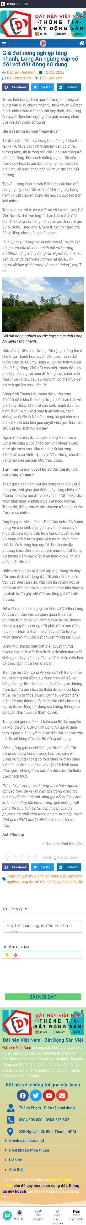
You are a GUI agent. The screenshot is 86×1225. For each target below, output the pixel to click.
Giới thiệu (17, 1169)
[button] (4, 43)
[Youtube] (49, 1095)
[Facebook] (23, 1095)
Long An (26, 882)
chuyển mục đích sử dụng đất (41, 876)
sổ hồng (53, 882)
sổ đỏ (40, 882)
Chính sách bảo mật (26, 1140)
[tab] (43, 1141)
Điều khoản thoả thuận (29, 1150)
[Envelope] (62, 1095)
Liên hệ (15, 1160)
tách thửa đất (72, 882)
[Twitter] (36, 1095)
